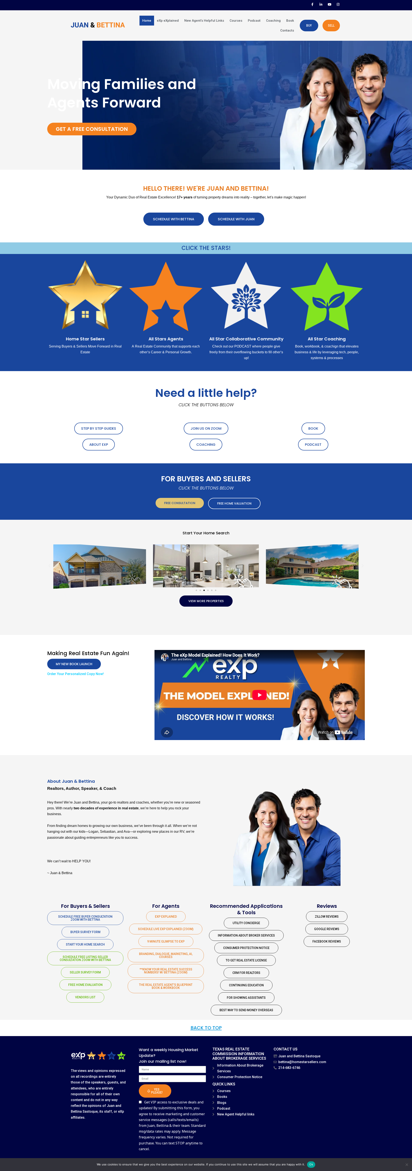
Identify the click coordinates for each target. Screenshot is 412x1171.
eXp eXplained (168, 21)
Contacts (287, 30)
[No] (406, 1164)
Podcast (254, 21)
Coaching (273, 21)
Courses (236, 21)
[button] (49, 566)
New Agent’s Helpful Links (204, 21)
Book (290, 21)
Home (146, 21)
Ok (311, 1164)
